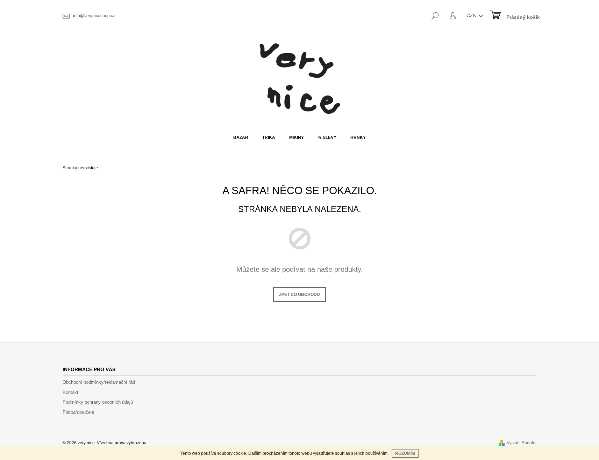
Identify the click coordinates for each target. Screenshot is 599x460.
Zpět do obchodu (299, 294)
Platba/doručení (78, 412)
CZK (472, 15)
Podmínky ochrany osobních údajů (98, 402)
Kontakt (70, 392)
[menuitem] (240, 137)
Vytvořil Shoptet (521, 442)
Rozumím (405, 453)
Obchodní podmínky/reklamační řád (99, 382)
